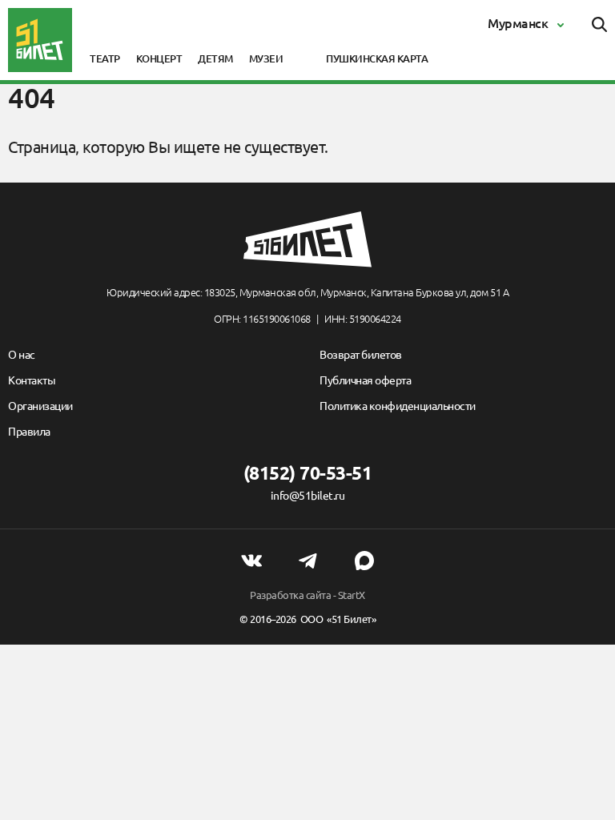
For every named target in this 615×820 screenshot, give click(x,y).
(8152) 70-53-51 (307, 473)
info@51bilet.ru (308, 495)
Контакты (31, 380)
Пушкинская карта (377, 58)
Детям (215, 58)
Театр (105, 58)
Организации (40, 406)
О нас (21, 354)
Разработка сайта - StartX (307, 595)
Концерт (159, 58)
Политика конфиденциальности (398, 406)
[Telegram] (307, 561)
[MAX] (364, 561)
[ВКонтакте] (251, 561)
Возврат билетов (361, 354)
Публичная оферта (365, 380)
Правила (29, 431)
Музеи (266, 58)
